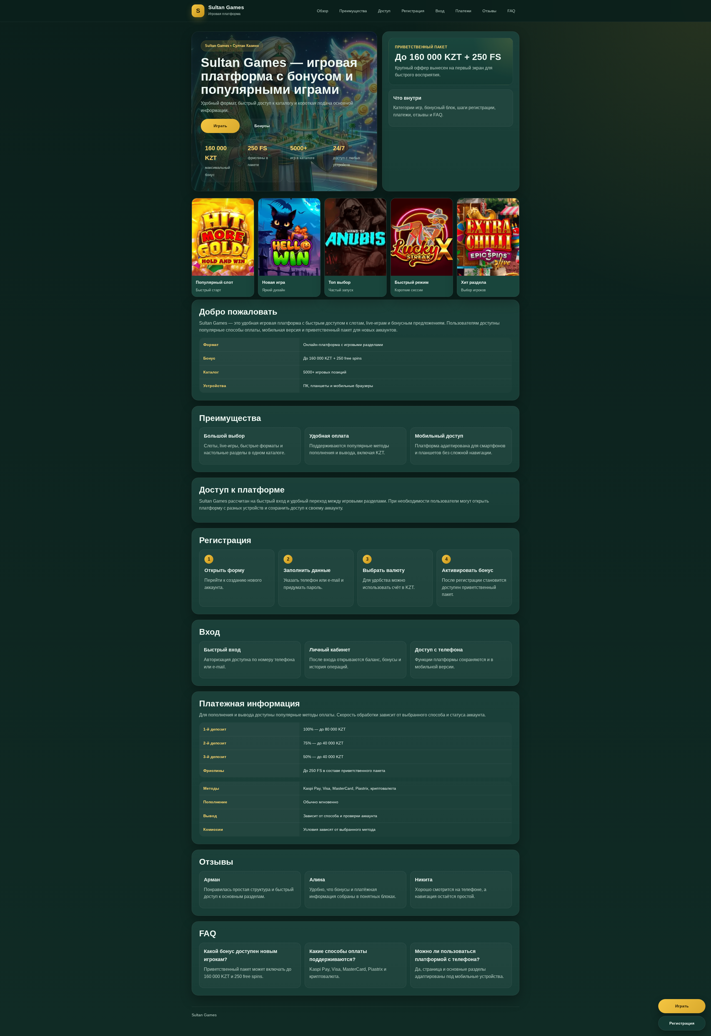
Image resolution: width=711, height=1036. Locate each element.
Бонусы (262, 126)
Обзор (322, 11)
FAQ (511, 11)
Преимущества (353, 11)
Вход (439, 11)
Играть (220, 126)
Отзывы (489, 11)
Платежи (463, 11)
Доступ (384, 11)
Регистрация (413, 11)
